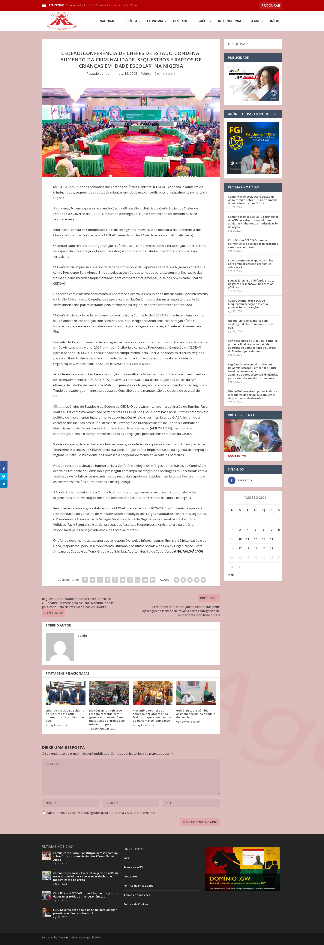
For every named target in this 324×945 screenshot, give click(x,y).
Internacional (229, 21)
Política (130, 21)
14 (271, 539)
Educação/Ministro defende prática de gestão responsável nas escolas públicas (251, 284)
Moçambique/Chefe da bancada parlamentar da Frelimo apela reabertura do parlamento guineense (152, 716)
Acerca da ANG (133, 867)
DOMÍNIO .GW (237, 456)
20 (263, 548)
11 (247, 539)
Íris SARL (63, 937)
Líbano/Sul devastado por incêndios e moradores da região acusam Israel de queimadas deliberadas (252, 394)
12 (255, 539)
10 (240, 539)
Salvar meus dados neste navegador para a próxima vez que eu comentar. (101, 812)
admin (110, 73)
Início (274, 21)
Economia (155, 21)
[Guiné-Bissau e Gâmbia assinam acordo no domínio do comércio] (196, 693)
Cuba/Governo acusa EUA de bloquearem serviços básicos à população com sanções (248, 304)
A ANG (255, 21)
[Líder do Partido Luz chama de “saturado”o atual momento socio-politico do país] (66, 693)
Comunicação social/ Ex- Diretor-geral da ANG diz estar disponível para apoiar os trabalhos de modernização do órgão (253, 222)
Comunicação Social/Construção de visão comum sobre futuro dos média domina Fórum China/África (253, 200)
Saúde (203, 21)
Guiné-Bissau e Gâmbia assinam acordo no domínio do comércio (195, 714)
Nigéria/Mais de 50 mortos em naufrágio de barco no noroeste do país (251, 324)
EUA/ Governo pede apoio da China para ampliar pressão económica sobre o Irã (250, 264)
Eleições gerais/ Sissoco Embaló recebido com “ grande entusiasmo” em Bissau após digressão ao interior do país (107, 717)
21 (271, 548)
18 (247, 548)
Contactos (130, 876)
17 (240, 548)
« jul (231, 574)
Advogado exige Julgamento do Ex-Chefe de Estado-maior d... (103, 5)
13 (263, 539)
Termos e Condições (137, 895)
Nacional (107, 21)
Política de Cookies (136, 904)
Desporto (180, 21)
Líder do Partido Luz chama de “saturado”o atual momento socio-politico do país (65, 716)
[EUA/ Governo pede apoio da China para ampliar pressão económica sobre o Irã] (46, 912)
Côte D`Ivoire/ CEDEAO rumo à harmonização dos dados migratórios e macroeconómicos (253, 243)
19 (255, 548)
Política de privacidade (138, 885)
